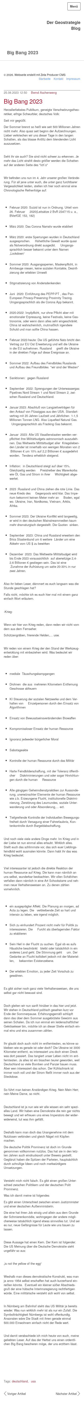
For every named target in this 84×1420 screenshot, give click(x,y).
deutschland (20, 1381)
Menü (74, 6)
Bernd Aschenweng (44, 92)
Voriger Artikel (16, 1394)
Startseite (45, 79)
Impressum (73, 79)
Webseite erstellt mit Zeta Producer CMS (40, 75)
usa (33, 1381)
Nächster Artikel (66, 1394)
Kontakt (58, 79)
